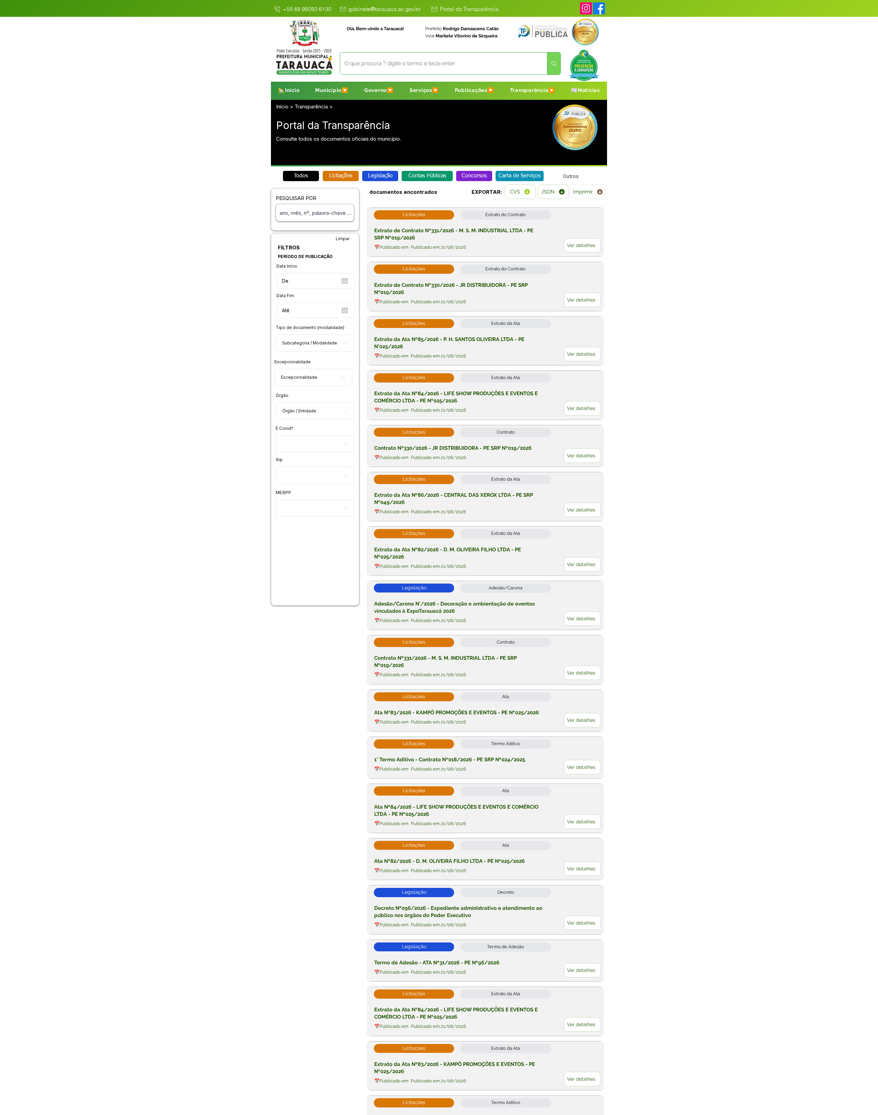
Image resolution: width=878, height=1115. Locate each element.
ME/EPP (283, 493)
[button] (332, 90)
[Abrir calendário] (344, 281)
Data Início (286, 266)
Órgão (282, 396)
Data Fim (285, 296)
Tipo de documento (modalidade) (310, 328)
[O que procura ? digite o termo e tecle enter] (553, 63)
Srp (279, 460)
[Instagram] (586, 8)
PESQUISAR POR (296, 198)
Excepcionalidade (292, 362)
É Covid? (284, 428)
